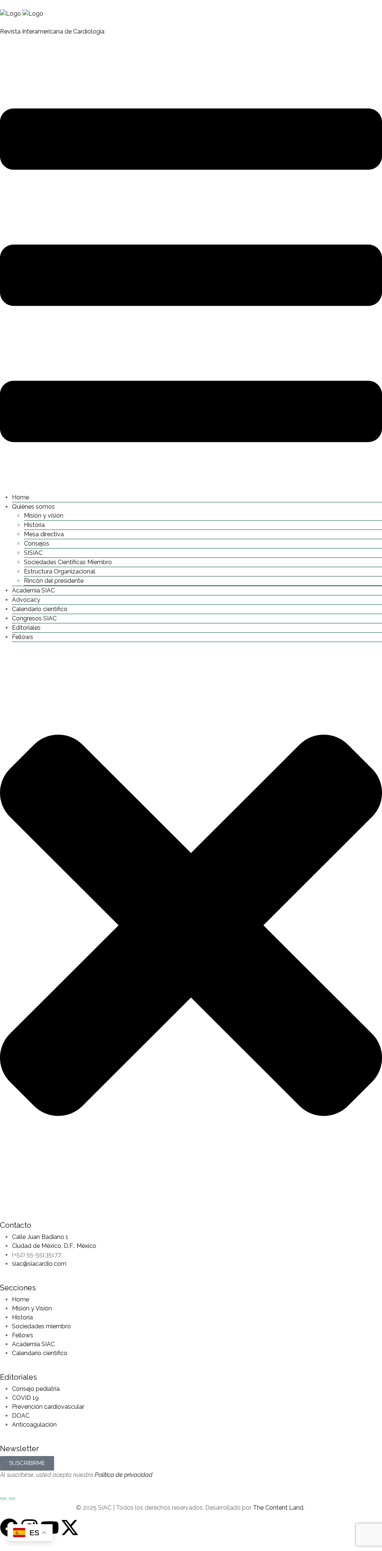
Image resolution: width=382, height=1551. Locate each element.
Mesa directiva (44, 534)
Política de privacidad (124, 1474)
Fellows (22, 637)
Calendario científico (40, 609)
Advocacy (26, 599)
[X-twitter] (69, 1527)
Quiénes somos (33, 506)
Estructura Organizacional (59, 571)
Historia (34, 524)
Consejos (36, 543)
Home (20, 497)
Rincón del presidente (54, 580)
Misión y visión (43, 515)
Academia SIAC (33, 590)
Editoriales (26, 627)
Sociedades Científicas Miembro (68, 562)
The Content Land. (279, 1507)
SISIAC (33, 552)
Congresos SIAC (34, 618)
